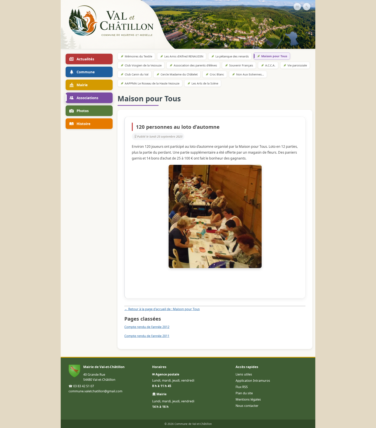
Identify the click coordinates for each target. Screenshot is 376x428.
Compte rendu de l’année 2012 (146, 327)
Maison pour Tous (274, 56)
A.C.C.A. (270, 65)
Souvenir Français (241, 65)
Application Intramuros (253, 380)
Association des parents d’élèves (195, 65)
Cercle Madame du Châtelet (179, 74)
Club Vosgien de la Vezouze (143, 65)
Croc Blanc (217, 74)
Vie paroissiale (297, 65)
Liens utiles (244, 374)
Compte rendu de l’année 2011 (146, 336)
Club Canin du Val (136, 74)
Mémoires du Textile (138, 56)
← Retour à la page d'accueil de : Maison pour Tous (162, 309)
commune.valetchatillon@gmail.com (95, 391)
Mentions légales (248, 399)
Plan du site (244, 393)
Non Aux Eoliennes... (250, 74)
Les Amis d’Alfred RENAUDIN (183, 56)
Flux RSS (242, 387)
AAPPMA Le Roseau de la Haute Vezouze (152, 83)
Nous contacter (247, 406)
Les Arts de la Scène (205, 83)
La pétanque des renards (232, 56)
